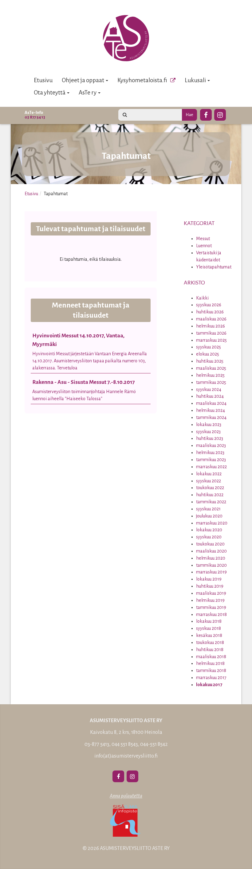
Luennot (204, 245)
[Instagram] (220, 114)
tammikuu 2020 (211, 565)
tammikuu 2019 (211, 607)
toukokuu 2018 (210, 642)
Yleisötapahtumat (213, 266)
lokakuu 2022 (209, 473)
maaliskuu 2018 (211, 656)
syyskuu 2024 (208, 389)
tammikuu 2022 (211, 501)
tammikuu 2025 (211, 382)
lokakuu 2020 (209, 529)
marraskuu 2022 (211, 466)
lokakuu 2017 (209, 684)
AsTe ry (88, 92)
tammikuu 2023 (211, 459)
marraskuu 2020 (211, 523)
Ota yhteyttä (50, 92)
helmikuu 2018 (210, 663)
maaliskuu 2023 (211, 445)
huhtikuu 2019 (209, 586)
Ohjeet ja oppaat (83, 80)
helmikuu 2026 (210, 326)
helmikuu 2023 (210, 452)
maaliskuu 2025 (211, 368)
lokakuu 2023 (208, 424)
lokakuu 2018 (209, 621)
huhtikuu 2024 (210, 396)
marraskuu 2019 (211, 571)
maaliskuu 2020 (211, 551)
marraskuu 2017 (211, 677)
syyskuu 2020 (209, 536)
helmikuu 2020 (210, 558)
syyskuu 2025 (208, 346)
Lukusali (196, 80)
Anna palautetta (126, 796)
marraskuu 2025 (211, 340)
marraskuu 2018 (211, 614)
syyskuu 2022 (208, 480)
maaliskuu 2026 (211, 318)
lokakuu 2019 (209, 579)
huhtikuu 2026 (210, 311)
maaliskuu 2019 (211, 593)
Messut (203, 238)
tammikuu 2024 (211, 417)
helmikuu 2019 (210, 600)
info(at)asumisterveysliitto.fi (126, 756)
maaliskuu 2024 (211, 403)
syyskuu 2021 (208, 508)
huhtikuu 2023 (209, 438)
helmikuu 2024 (210, 410)
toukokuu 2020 (210, 543)
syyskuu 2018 (208, 628)
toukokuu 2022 (210, 487)
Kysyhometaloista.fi (142, 80)
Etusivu (43, 80)
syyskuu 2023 (208, 431)
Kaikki (202, 298)
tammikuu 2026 (211, 333)
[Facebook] (206, 114)
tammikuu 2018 (211, 670)
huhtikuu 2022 (209, 494)
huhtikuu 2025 (209, 361)
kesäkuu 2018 (209, 635)
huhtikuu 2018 (209, 649)
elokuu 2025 (207, 354)
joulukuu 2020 (209, 515)
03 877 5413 (35, 117)
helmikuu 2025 (210, 375)
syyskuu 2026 (208, 304)
